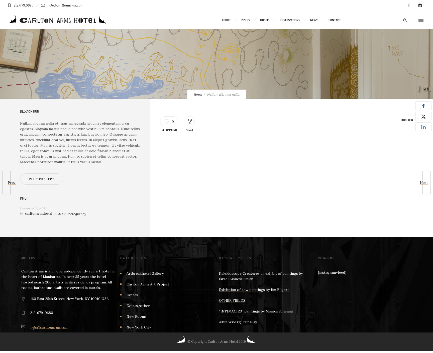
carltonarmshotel (38, 213)
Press (245, 20)
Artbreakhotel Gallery (145, 273)
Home (198, 94)
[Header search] (405, 20)
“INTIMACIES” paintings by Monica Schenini (256, 311)
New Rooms (137, 316)
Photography (76, 214)
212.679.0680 (24, 5)
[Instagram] (419, 5)
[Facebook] (408, 5)
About (226, 20)
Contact (335, 20)
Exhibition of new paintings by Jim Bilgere (254, 289)
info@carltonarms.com (65, 5)
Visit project (41, 179)
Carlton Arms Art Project (148, 284)
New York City (139, 327)
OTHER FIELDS (232, 300)
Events (132, 295)
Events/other (138, 305)
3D (60, 214)
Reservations (290, 20)
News (314, 20)
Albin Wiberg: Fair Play (238, 322)
